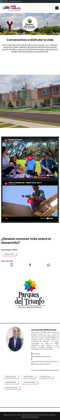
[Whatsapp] (4, 1)
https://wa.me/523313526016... (42, 364)
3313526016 (36, 354)
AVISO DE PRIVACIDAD (49, 415)
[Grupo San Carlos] (11, 8)
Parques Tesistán (28, 376)
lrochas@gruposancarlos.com (10, 1)
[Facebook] (1, 1)
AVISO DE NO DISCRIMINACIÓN (30, 417)
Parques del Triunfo (10, 382)
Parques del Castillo (10, 376)
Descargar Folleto (9, 254)
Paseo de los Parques (29, 382)
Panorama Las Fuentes (11, 387)
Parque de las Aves (45, 376)
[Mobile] (6, 1)
